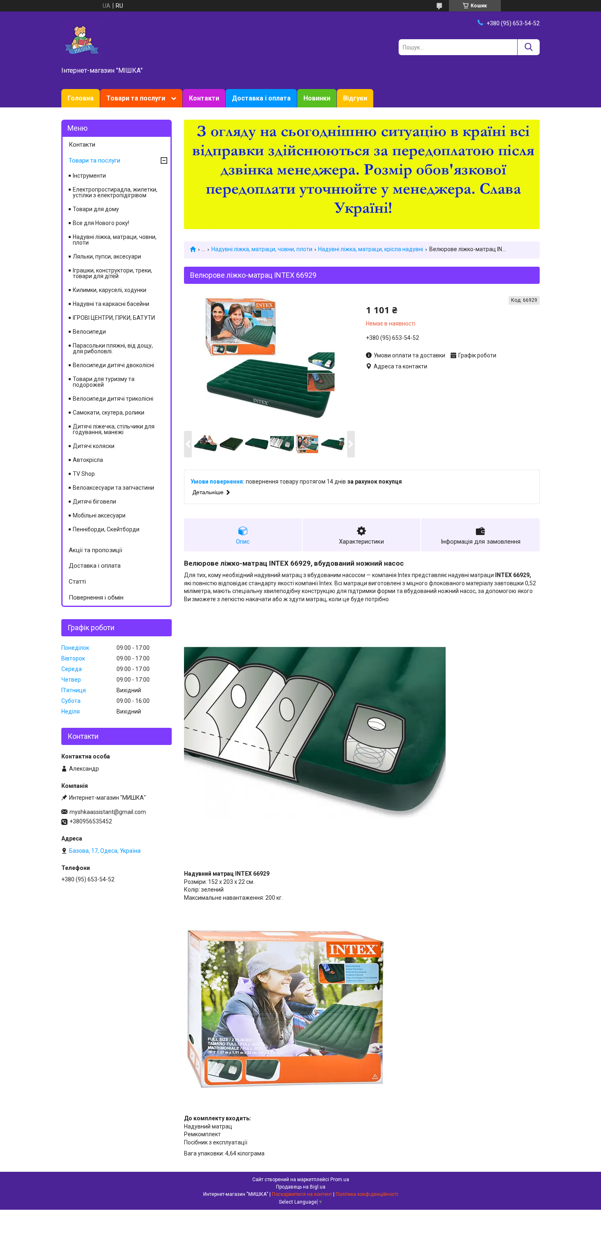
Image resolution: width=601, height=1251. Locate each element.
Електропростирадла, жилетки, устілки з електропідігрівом (115, 192)
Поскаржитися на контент (302, 1194)
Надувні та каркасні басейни (111, 304)
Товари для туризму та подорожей (104, 382)
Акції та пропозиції (95, 550)
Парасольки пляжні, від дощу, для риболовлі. (113, 348)
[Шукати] (528, 47)
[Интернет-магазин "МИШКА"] (81, 39)
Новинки (316, 98)
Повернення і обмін (96, 597)
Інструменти (89, 175)
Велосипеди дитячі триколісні (113, 398)
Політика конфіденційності (367, 1194)
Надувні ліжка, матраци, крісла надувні (370, 249)
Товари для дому (96, 209)
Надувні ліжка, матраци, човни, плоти (261, 249)
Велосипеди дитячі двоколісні (113, 365)
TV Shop (84, 474)
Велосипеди (89, 331)
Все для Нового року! (101, 223)
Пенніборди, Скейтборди (106, 529)
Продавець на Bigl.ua (300, 1187)
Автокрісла (88, 460)
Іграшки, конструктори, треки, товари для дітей (112, 273)
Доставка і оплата (261, 98)
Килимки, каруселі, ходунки (109, 290)
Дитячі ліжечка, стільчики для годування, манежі (114, 429)
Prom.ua (339, 1179)
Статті (77, 581)
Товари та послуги (135, 98)
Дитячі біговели (94, 501)
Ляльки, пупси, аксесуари (107, 256)
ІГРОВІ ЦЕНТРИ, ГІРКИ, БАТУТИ (114, 317)
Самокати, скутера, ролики (108, 412)
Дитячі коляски (93, 446)
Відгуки (355, 98)
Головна (80, 98)
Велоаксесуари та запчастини (113, 487)
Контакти (204, 98)
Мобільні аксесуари (99, 515)
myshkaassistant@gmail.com (108, 812)
